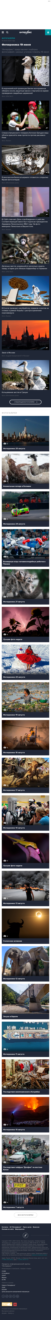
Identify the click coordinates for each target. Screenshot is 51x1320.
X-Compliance (5, 1273)
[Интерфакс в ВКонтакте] (10, 1296)
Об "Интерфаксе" (15, 1227)
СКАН (3, 1287)
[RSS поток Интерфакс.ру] (14, 1296)
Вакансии (36, 1227)
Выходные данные (8, 1311)
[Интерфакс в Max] (17, 1296)
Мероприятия (19, 1229)
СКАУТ (4, 1275)
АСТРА (4, 1279)
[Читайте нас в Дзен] (3, 1296)
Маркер (4, 1277)
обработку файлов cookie (39, 1255)
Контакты (5, 1227)
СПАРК (4, 1271)
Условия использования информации (14, 1309)
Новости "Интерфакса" (8, 1285)
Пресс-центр (27, 1227)
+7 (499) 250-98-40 (7, 1259)
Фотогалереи (8, 38)
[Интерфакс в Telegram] (6, 1296)
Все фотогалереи (25, 1215)
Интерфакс (25, 32)
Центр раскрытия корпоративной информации (15, 1291)
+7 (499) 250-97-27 (22, 1259)
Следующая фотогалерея (24, 402)
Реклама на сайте (8, 1229)
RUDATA (4, 1289)
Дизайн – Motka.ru (8, 1313)
